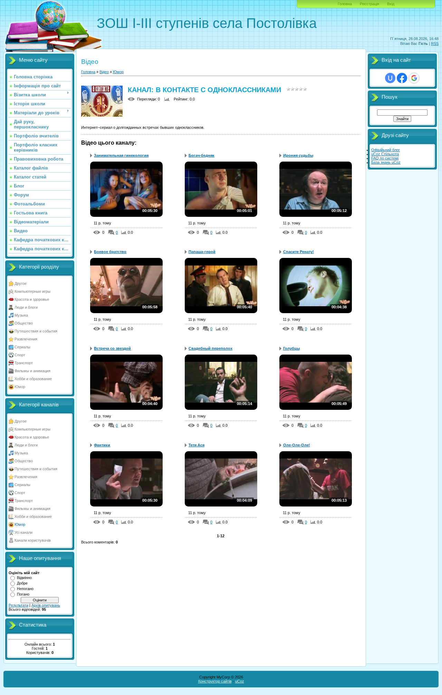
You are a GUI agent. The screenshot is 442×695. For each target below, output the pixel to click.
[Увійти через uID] (390, 78)
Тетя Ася (196, 445)
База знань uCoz (386, 162)
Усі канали (23, 532)
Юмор (20, 387)
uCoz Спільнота (385, 154)
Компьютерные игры (32, 291)
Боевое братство (110, 252)
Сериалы (22, 347)
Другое (21, 283)
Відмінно (24, 578)
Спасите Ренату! (298, 252)
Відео (104, 72)
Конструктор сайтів (215, 681)
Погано (23, 594)
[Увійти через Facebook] (402, 78)
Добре (22, 583)
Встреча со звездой (112, 348)
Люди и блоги (26, 307)
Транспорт (24, 363)
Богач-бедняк (201, 155)
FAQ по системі (384, 158)
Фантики (102, 445)
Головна (345, 4)
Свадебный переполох (210, 348)
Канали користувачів (33, 540)
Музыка (21, 315)
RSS (435, 43)
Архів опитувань (45, 605)
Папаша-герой (202, 252)
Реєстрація (369, 4)
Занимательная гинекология (121, 155)
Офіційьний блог (385, 150)
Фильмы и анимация (32, 371)
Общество (24, 323)
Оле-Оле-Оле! (296, 445)
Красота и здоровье (32, 299)
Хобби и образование (33, 379)
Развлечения (26, 339)
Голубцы (291, 348)
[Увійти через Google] (414, 78)
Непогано (25, 589)
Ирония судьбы (298, 155)
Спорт (20, 355)
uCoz (239, 681)
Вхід (390, 4)
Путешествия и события (36, 331)
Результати (18, 605)
